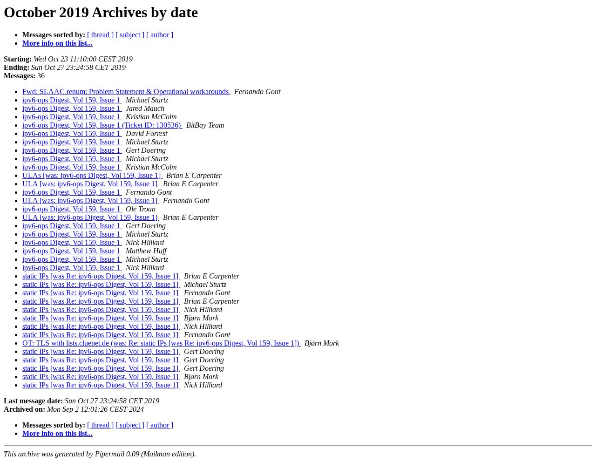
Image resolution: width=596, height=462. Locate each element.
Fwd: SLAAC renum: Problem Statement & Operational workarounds (126, 91)
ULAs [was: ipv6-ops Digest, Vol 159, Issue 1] (92, 175)
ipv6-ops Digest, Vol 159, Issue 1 (72, 100)
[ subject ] (129, 35)
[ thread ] (100, 35)
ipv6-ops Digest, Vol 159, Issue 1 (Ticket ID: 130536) (102, 125)
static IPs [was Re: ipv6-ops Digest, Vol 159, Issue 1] (101, 276)
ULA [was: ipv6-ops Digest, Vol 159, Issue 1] (90, 184)
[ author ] (159, 35)
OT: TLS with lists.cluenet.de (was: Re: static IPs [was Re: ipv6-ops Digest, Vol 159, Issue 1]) (161, 343)
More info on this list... (57, 43)
